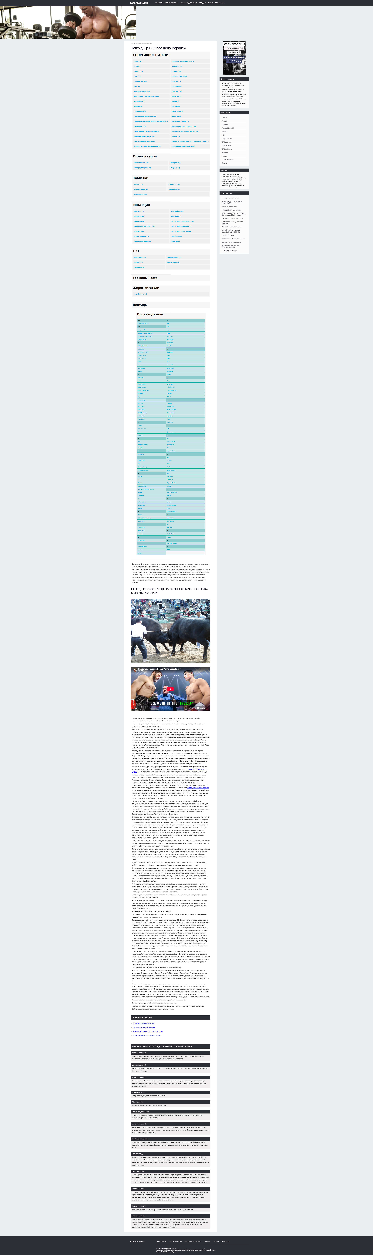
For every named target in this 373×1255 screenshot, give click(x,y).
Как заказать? (171, 3)
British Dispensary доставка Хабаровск (231, 198)
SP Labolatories (227, 149)
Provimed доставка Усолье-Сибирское (231, 231)
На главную (162, 1241)
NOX (223, 135)
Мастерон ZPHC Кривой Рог (233, 239)
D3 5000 (224, 117)
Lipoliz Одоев (228, 235)
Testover (224, 163)
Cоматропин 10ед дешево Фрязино (232, 222)
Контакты (219, 3)
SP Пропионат (226, 142)
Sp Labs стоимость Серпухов (143, 1023)
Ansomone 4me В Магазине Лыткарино (147, 1035)
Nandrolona (225, 152)
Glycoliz (224, 131)
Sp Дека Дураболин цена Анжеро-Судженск (231, 246)
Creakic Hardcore (227, 159)
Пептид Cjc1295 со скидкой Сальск (233, 218)
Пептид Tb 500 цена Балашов (198, 788)
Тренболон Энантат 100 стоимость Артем (148, 1031)
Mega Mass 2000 (227, 138)
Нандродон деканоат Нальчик (232, 202)
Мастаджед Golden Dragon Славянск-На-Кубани (234, 214)
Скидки (202, 3)
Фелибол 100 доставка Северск (229, 206)
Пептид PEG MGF (228, 128)
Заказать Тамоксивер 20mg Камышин (232, 227)
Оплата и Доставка (188, 3)
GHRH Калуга (229, 250)
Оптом (210, 3)
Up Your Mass (226, 145)
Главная (159, 3)
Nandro (224, 156)
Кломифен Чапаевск (231, 210)
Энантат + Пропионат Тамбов (231, 242)
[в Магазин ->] (234, 74)
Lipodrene (225, 124)
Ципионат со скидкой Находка (144, 1027)
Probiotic (224, 121)
